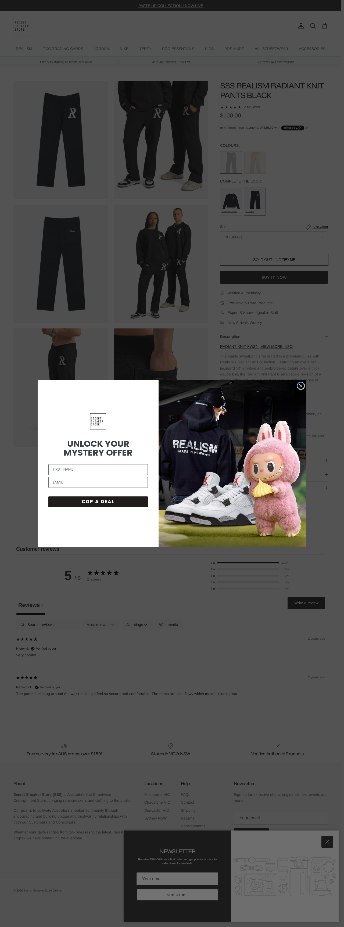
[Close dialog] (301, 385)
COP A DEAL (98, 501)
